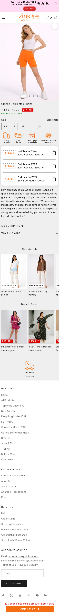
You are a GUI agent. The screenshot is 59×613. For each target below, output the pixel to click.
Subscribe (14, 583)
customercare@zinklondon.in (23, 556)
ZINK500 (9, 165)
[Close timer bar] (55, 2)
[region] (29, 369)
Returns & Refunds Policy (15, 529)
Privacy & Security (28, 564)
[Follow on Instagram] (20, 595)
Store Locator (8, 486)
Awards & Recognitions (13, 491)
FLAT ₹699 (7, 421)
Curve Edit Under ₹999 (13, 427)
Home (4, 394)
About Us (6, 481)
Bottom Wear (8, 454)
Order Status (8, 518)
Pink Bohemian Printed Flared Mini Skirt (13, 347)
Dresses (5, 438)
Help (3, 513)
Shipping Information (12, 524)
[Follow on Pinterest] (28, 595)
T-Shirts (5, 448)
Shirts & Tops (8, 443)
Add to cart (30, 608)
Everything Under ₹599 (13, 416)
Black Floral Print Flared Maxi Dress (41, 347)
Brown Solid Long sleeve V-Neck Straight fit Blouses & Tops (41, 291)
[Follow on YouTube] (37, 595)
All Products (7, 400)
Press (4, 497)
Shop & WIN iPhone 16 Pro (15, 540)
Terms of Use (9, 564)
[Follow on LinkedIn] (45, 595)
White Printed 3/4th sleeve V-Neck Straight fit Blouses (13, 291)
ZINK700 (9, 179)
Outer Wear (7, 459)
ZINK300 (9, 152)
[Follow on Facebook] (3, 595)
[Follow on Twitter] (11, 595)
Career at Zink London (13, 475)
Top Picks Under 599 (12, 405)
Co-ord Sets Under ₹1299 (15, 432)
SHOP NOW (29, 9)
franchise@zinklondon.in (30, 560)
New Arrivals (8, 411)
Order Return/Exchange (14, 534)
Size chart (52, 119)
